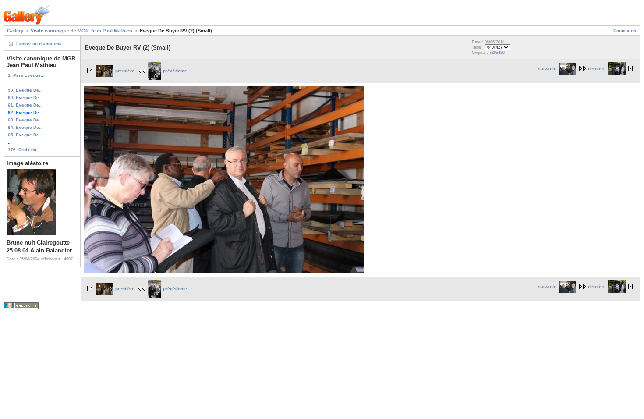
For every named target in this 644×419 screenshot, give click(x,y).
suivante (547, 68)
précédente (175, 70)
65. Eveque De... (25, 134)
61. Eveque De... (25, 105)
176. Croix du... (24, 149)
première (124, 70)
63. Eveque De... (25, 119)
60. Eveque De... (25, 97)
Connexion (624, 30)
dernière (597, 68)
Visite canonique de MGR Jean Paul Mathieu (81, 30)
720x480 (497, 52)
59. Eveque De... (25, 90)
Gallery (15, 30)
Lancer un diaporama (39, 43)
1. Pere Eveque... (26, 75)
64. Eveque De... (25, 127)
